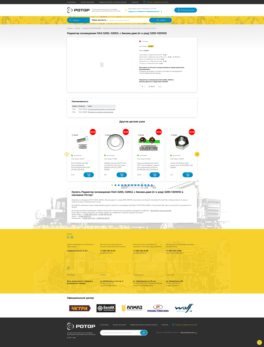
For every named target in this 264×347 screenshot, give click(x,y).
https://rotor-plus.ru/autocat (160, 211)
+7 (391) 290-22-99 (105, 214)
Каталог (76, 20)
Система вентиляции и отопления (101, 109)
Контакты (135, 2)
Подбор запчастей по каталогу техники (113, 2)
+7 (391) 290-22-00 (90, 214)
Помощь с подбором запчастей (157, 2)
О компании (71, 2)
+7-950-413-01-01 (84, 216)
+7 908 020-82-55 (102, 218)
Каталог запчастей (87, 2)
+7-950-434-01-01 (88, 218)
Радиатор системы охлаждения (100, 112)
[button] (112, 185)
